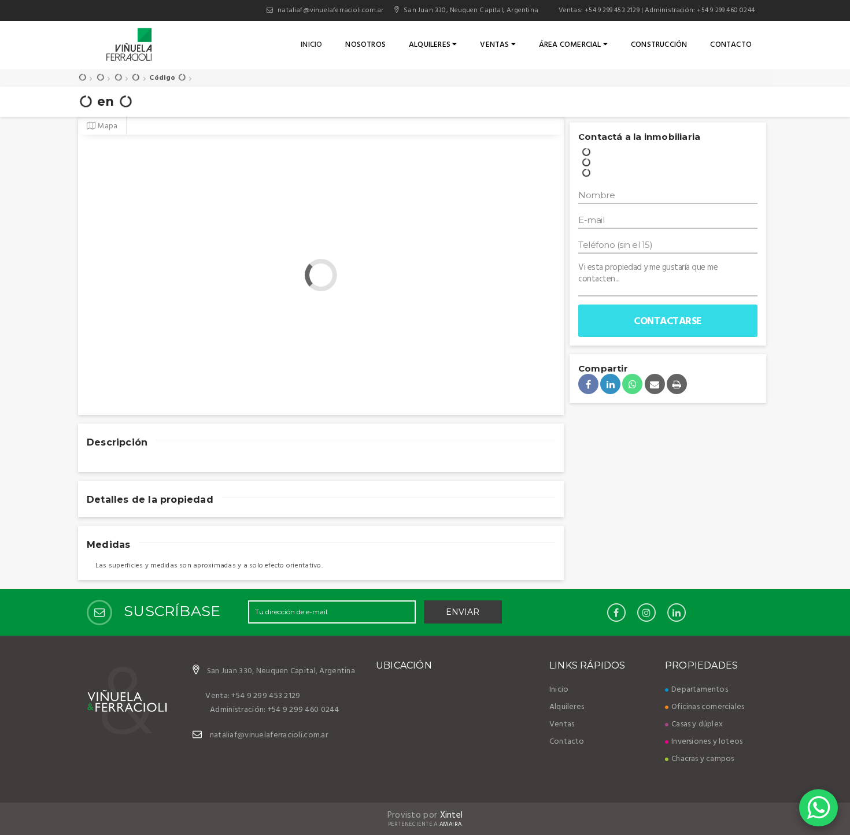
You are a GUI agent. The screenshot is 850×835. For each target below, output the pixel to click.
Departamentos (699, 689)
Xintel (451, 815)
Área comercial (571, 45)
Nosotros (365, 45)
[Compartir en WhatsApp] (632, 384)
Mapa (106, 126)
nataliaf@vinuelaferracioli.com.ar (330, 10)
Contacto (731, 45)
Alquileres (430, 45)
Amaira (451, 824)
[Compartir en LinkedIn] (610, 384)
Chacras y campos (702, 759)
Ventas (495, 45)
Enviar (462, 612)
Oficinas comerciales (707, 707)
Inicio (311, 45)
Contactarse (668, 321)
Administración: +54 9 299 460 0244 (700, 10)
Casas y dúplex (697, 724)
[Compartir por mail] (655, 384)
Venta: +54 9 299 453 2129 (252, 696)
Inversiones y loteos (706, 741)
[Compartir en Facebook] (588, 384)
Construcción (659, 45)
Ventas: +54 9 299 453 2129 (597, 10)
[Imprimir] (677, 384)
